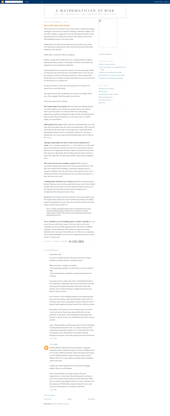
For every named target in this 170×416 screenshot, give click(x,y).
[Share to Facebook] (80, 241)
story (72, 145)
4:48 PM (53, 390)
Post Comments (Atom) (61, 404)
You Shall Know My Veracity (108, 94)
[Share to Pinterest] (82, 241)
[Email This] (73, 241)
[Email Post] (70, 241)
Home (70, 399)
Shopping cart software (106, 88)
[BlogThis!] (75, 241)
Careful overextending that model (110, 72)
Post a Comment (49, 395)
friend (52, 145)
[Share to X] (78, 241)
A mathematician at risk (85, 10)
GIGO (91, 171)
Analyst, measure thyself (107, 64)
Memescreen (103, 91)
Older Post (91, 399)
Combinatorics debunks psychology (111, 78)
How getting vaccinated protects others (112, 75)
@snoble (102, 54)
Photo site (102, 103)
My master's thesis (105, 100)
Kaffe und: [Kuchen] (105, 97)
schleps (48, 137)
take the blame (55, 197)
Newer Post (47, 399)
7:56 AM (53, 338)
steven (52, 344)
